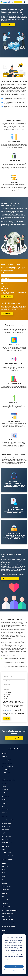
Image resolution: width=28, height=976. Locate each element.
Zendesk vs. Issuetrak (7, 913)
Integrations (5, 846)
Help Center (5, 903)
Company (4, 930)
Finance (4, 786)
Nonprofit (4, 799)
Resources (5, 893)
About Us (4, 933)
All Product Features (7, 823)
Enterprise (4, 812)
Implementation (6, 889)
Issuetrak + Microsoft (7, 856)
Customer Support (6, 759)
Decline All (14, 970)
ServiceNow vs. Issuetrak (8, 926)
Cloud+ (3, 873)
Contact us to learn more (10, 578)
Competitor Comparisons (9, 910)
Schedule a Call (7, 313)
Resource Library (6, 906)
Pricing (4, 863)
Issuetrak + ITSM (6, 772)
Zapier (3, 849)
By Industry (5, 777)
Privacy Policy (14, 952)
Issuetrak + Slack (6, 852)
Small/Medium (5, 809)
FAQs (3, 879)
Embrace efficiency (8, 24)
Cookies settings (14, 963)
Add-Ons (4, 876)
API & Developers (6, 836)
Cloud (3, 869)
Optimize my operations (14, 738)
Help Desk (4, 756)
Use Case (4, 753)
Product (4, 817)
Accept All (14, 966)
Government (5, 789)
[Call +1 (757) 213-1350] (12, 2)
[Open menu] (24, 2)
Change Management (7, 766)
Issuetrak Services (6, 886)
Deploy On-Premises (7, 842)
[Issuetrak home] (5, 2)
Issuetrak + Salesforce (7, 859)
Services (4, 883)
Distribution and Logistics (8, 780)
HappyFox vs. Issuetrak (8, 919)
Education (4, 783)
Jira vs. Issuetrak (6, 916)
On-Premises (5, 866)
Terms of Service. (5, 293)
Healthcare (4, 793)
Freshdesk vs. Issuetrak (8, 923)
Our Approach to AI (6, 826)
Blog (3, 896)
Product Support (6, 839)
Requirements (5, 833)
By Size (4, 803)
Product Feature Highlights (9, 820)
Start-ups (4, 806)
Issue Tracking (5, 769)
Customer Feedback (7, 900)
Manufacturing (5, 796)
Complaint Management (8, 763)
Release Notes (5, 829)
